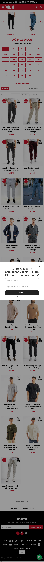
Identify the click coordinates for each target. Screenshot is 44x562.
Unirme (22, 293)
